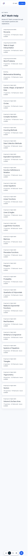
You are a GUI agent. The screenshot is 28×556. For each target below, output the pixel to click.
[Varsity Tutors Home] (3, 3)
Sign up (23, 3)
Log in (15, 3)
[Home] (6, 553)
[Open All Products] (21, 553)
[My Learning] (9, 553)
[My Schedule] (16, 553)
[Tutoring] (13, 553)
